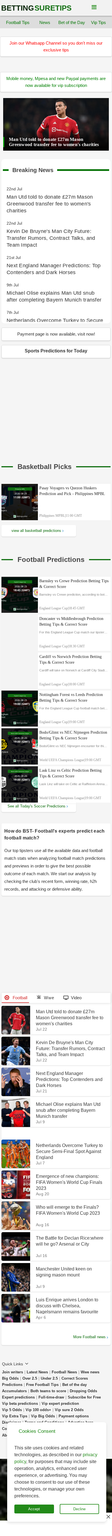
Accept (34, 1509)
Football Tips (18, 22)
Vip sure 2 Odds (69, 1410)
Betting (36, 8)
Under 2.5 (49, 1378)
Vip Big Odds (43, 1416)
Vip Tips (98, 22)
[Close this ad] (108, 1517)
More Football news (89, 1337)
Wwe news (90, 1372)
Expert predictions (18, 1397)
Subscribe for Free (84, 1397)
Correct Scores (74, 1378)
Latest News (37, 1372)
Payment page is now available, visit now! (56, 334)
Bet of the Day (71, 22)
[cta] (45, 467)
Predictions (12, 1385)
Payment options (74, 1416)
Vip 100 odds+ (38, 1410)
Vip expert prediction (60, 1403)
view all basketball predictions (36, 530)
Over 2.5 (29, 1378)
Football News (64, 1372)
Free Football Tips (42, 1385)
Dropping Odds (83, 1391)
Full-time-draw (51, 1397)
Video (76, 997)
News (44, 22)
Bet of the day (74, 1385)
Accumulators (14, 1391)
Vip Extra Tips (14, 1416)
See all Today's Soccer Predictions (36, 806)
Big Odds (10, 1378)
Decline (79, 1509)
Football (19, 997)
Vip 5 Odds (12, 1410)
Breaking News (32, 169)
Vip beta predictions (20, 1403)
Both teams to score (48, 1391)
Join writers (12, 1372)
